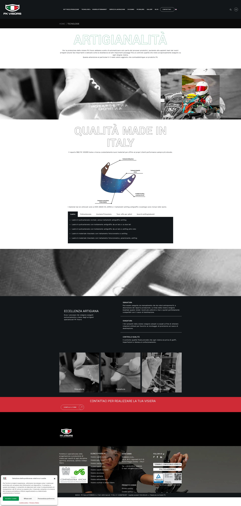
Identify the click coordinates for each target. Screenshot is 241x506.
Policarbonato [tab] (85, 214)
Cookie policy (127, 492)
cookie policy (23, 502)
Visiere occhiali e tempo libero (103, 483)
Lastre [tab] (72, 214)
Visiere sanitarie (97, 476)
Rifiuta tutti (28, 498)
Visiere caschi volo (98, 466)
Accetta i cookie (10, 498)
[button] (55, 478)
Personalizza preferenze (46, 498)
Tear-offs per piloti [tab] (124, 214)
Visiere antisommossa (99, 479)
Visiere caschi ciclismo (99, 470)
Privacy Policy (34, 502)
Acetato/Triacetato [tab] (104, 214)
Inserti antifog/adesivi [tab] (146, 214)
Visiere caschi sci (97, 463)
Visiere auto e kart (98, 460)
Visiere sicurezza (97, 473)
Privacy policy (127, 488)
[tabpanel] (120, 230)
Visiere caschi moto (98, 457)
